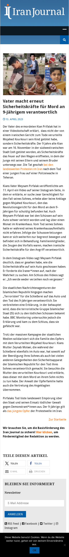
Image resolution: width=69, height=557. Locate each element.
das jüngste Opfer (18, 411)
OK (34, 550)
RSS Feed (13, 523)
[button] (15, 463)
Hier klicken (44, 432)
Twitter (47, 523)
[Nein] (64, 545)
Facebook (30, 523)
